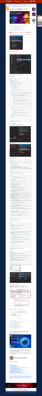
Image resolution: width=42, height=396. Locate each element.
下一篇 (12, 379)
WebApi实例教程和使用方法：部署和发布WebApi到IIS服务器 (15, 371)
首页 (7, 4)
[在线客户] (36, 15)
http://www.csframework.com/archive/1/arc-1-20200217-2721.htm (16, 27)
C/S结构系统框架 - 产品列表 (22, 376)
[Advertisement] (16, 381)
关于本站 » (29, 4)
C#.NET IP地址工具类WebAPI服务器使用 (13, 365)
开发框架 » (10, 4)
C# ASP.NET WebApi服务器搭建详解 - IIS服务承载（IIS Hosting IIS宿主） (17, 369)
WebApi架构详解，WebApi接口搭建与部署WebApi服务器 (15, 368)
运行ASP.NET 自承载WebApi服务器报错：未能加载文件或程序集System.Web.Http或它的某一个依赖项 (19, 373)
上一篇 (10, 379)
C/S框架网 (7, 5)
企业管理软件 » (16, 4)
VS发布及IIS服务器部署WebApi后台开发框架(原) (14, 366)
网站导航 (10, 5)
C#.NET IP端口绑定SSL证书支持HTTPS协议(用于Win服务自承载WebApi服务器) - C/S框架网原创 (19, 367)
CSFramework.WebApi (22, 350)
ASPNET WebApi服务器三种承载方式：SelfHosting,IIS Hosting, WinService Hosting (17, 370)
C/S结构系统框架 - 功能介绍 (16, 376)
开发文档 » (13, 4)
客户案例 (20, 4)
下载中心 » (23, 4)
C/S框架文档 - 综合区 (13, 5)
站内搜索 (26, 4)
